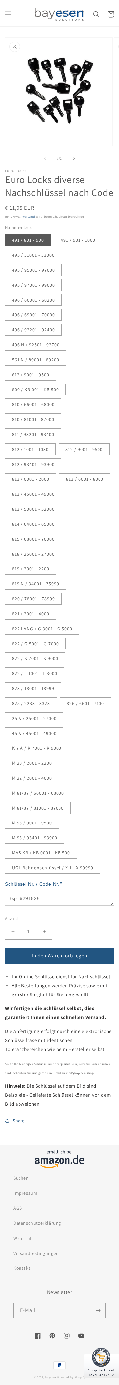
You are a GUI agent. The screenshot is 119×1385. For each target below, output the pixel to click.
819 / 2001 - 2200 (30, 569)
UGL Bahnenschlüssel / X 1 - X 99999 (52, 868)
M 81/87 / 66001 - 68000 (38, 793)
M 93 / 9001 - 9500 (32, 823)
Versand (28, 217)
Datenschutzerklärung (37, 1223)
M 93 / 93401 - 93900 (34, 838)
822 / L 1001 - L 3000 (34, 673)
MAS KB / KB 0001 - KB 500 (41, 853)
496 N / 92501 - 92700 (36, 345)
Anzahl (11, 918)
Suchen (21, 1178)
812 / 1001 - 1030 (30, 449)
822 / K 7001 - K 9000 (35, 658)
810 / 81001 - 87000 (33, 419)
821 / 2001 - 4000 (30, 614)
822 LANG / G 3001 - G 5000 (42, 629)
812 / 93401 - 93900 (33, 464)
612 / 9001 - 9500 (30, 375)
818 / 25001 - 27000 (33, 554)
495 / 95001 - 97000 (33, 270)
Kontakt (21, 1268)
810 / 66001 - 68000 (33, 404)
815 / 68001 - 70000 (33, 539)
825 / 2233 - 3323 (31, 703)
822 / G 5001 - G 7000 (35, 644)
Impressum (25, 1193)
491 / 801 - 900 (28, 240)
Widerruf (22, 1238)
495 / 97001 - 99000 (33, 285)
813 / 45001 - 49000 (33, 494)
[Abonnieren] (98, 1310)
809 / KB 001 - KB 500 (35, 389)
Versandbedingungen (36, 1253)
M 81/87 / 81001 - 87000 (38, 808)
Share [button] (19, 1121)
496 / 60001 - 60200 (33, 300)
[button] (8, 14)
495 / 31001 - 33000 (33, 255)
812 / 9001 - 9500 (84, 449)
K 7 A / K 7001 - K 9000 (36, 748)
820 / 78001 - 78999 (33, 599)
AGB (17, 1208)
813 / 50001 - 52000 (33, 509)
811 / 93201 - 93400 (33, 434)
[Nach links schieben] (45, 158)
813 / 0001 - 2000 (30, 479)
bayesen (50, 1377)
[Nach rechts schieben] (74, 158)
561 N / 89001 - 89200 (35, 360)
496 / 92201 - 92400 (33, 330)
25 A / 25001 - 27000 (34, 718)
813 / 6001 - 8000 (84, 479)
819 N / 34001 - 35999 (35, 584)
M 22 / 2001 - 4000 (32, 778)
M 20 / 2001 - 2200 (32, 763)
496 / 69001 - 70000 (33, 315)
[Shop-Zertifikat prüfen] (101, 1382)
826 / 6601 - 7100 (85, 703)
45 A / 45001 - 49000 (34, 733)
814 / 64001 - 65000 (33, 524)
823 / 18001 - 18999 (33, 688)
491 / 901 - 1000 (78, 240)
